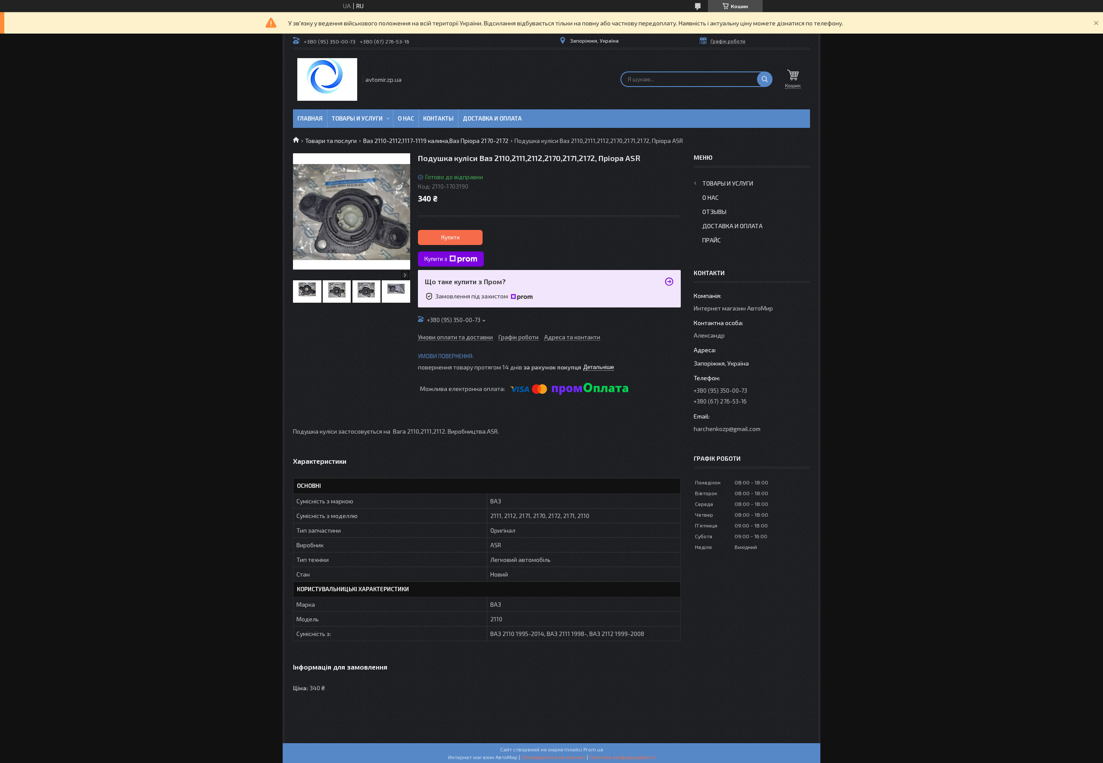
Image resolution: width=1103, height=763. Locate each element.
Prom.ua (593, 749)
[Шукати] (765, 79)
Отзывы (714, 211)
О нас (406, 118)
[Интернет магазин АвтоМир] (327, 79)
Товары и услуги (357, 118)
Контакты (438, 118)
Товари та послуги (331, 140)
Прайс (711, 240)
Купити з (435, 258)
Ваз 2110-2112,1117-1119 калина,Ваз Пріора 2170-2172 (435, 140)
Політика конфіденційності (622, 757)
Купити (450, 237)
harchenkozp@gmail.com (727, 428)
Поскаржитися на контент (553, 757)
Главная (310, 118)
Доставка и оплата (492, 118)
